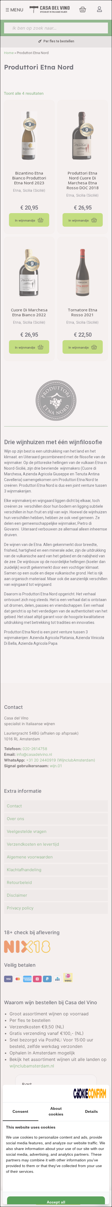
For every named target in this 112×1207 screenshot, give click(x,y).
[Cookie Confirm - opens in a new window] (89, 1093)
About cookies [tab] (56, 1111)
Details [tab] (91, 1111)
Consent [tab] (20, 1111)
